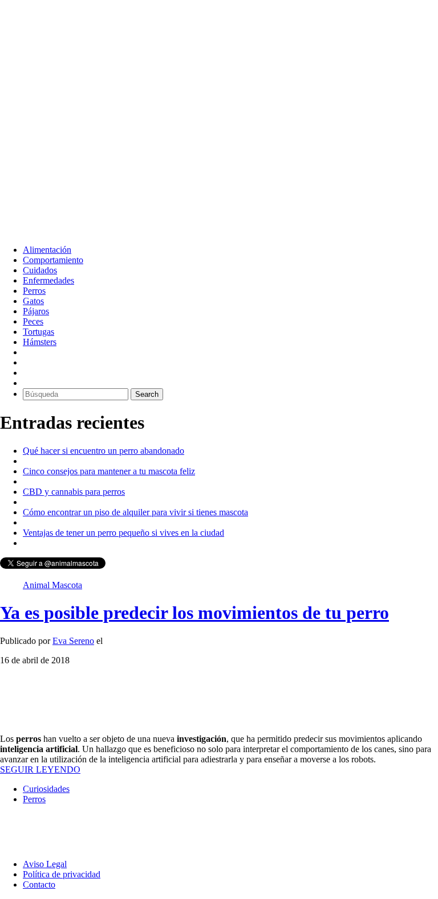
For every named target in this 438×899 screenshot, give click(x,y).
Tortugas (38, 331)
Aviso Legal (45, 864)
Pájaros (36, 311)
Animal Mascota (52, 585)
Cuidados (40, 270)
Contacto (39, 884)
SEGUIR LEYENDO (40, 769)
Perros (34, 290)
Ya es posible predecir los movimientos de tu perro (194, 612)
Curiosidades (46, 789)
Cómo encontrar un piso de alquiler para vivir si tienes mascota (135, 512)
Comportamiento (53, 260)
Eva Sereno (73, 641)
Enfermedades (48, 280)
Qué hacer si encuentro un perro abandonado (103, 450)
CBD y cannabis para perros (74, 491)
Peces (33, 321)
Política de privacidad (61, 874)
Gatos (33, 301)
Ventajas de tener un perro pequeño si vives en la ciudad (123, 532)
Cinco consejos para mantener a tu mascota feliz (109, 471)
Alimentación (47, 249)
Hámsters (39, 342)
